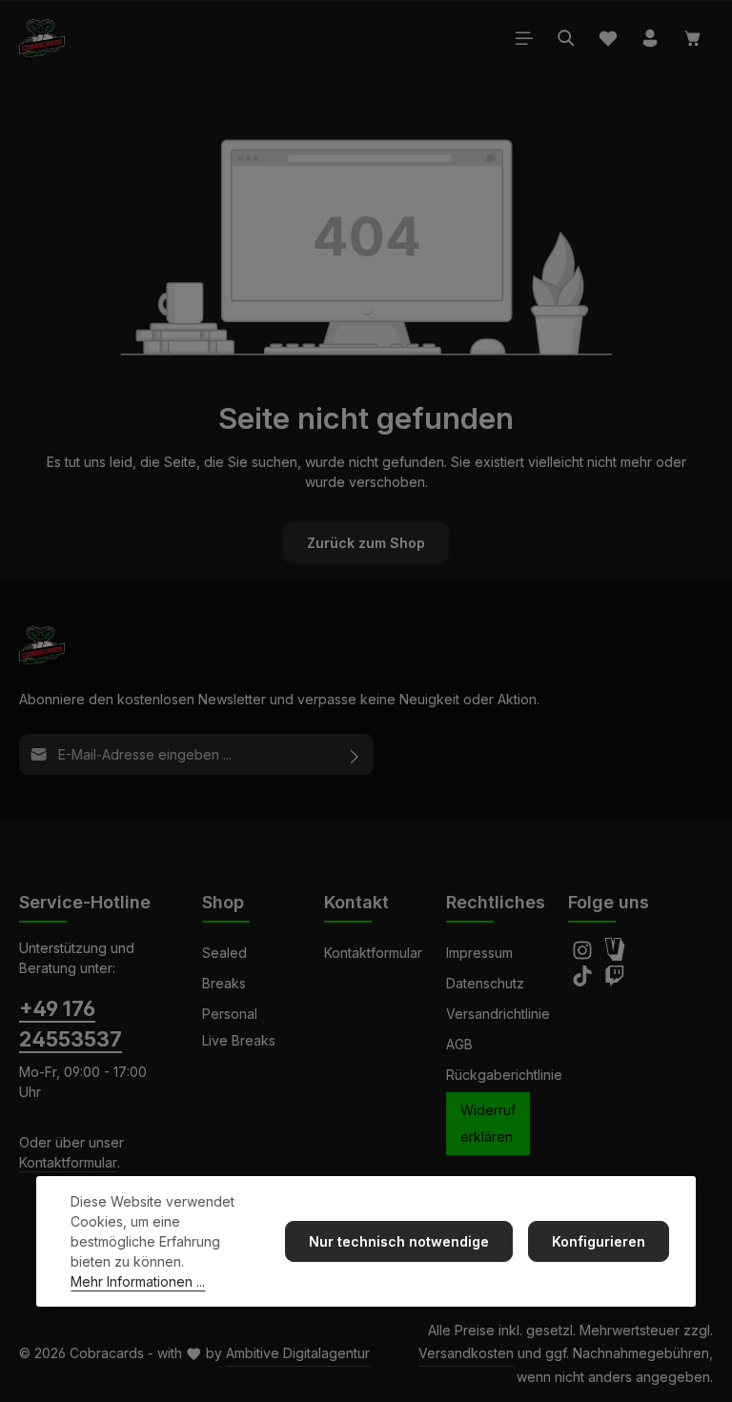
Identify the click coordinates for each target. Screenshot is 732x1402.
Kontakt (356, 902)
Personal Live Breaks (238, 1027)
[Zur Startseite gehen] (42, 38)
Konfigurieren (598, 1241)
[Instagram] (584, 955)
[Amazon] (614, 955)
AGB (459, 1044)
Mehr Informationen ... (138, 1281)
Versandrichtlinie (498, 1014)
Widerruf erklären (488, 1123)
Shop (223, 902)
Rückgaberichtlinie (504, 1075)
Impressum (479, 953)
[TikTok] (584, 981)
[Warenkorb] (693, 38)
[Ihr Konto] (650, 38)
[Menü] (524, 38)
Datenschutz (485, 983)
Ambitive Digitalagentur (298, 1353)
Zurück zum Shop (366, 543)
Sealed (224, 953)
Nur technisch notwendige (399, 1241)
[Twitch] (614, 981)
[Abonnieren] (355, 754)
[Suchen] (566, 38)
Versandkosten (466, 1353)
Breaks (224, 983)
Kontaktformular (68, 1162)
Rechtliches (495, 902)
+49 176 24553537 (70, 1023)
